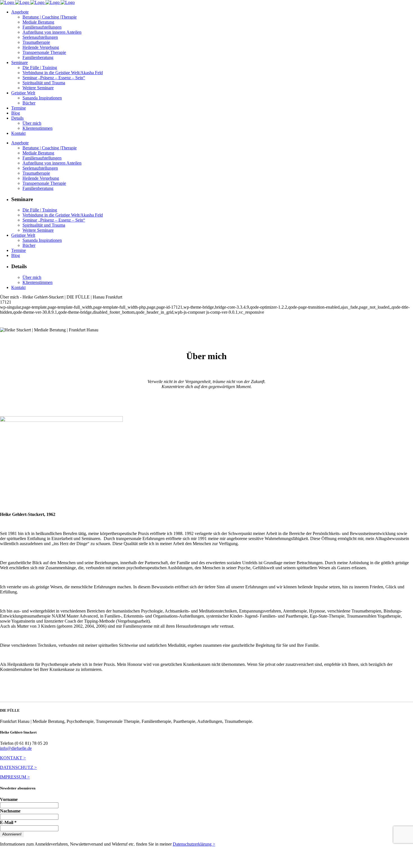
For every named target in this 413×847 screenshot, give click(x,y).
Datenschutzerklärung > (194, 844)
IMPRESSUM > (15, 777)
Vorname (9, 799)
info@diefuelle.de (16, 748)
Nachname (10, 811)
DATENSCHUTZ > (18, 767)
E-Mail (8, 822)
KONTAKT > (13, 757)
